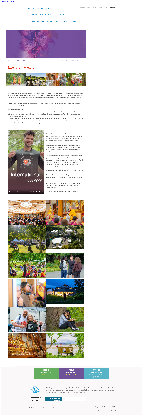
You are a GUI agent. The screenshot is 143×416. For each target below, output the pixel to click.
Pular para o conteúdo (8, 1)
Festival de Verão (53, 21)
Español (106, 7)
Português (112, 7)
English (88, 7)
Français (94, 7)
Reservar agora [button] (71, 44)
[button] (53, 399)
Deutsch (100, 7)
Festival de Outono (69, 21)
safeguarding (112, 410)
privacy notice (98, 410)
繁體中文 (82, 7)
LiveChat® (37, 411)
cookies (106, 410)
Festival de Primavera (36, 21)
